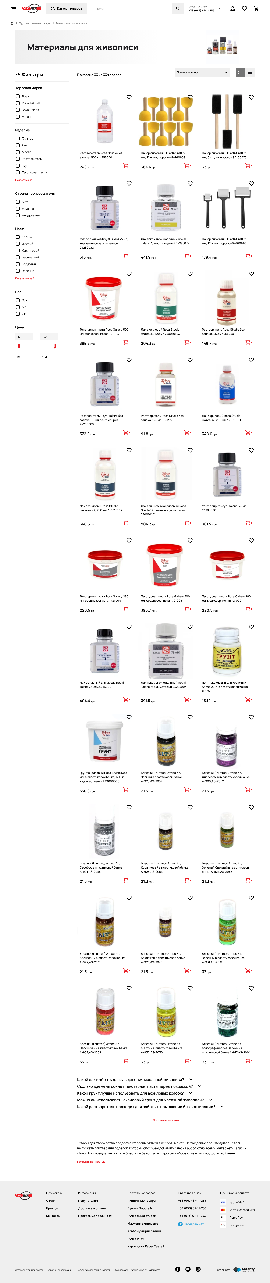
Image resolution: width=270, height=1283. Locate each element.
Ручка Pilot (136, 1238)
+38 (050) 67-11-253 (192, 1208)
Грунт (26, 165)
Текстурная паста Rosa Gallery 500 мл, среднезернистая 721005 (165, 598)
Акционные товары (142, 1200)
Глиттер (27, 138)
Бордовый (29, 264)
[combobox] (202, 72)
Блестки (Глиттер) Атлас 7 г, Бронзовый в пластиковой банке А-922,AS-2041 (102, 958)
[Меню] (13, 8)
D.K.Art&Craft (31, 103)
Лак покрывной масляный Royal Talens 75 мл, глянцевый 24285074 (165, 241)
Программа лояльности (95, 1216)
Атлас (26, 117)
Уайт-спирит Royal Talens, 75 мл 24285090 (224, 508)
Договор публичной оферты (29, 1270)
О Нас (50, 1200)
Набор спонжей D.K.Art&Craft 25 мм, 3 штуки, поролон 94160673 (224, 155)
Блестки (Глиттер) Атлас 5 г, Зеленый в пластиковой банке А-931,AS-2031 (223, 958)
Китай (26, 202)
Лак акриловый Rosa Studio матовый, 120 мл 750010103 (160, 331)
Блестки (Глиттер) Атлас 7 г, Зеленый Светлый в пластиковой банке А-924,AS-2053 (225, 867)
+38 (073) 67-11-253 (192, 1216)
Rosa (25, 96)
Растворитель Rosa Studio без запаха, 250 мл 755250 (223, 331)
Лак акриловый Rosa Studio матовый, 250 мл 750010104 (221, 418)
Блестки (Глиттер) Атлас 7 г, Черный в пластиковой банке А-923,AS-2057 (161, 777)
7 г (24, 314)
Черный (27, 237)
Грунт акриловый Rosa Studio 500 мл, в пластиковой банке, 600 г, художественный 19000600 (103, 777)
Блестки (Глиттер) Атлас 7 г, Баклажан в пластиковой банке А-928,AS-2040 (163, 958)
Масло (26, 152)
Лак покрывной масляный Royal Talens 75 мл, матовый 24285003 (163, 684)
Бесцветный (30, 257)
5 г (24, 307)
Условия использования (60, 1270)
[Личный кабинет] (232, 8)
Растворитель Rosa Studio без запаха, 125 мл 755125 (162, 418)
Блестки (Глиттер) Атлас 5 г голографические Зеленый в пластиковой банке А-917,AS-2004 (226, 1048)
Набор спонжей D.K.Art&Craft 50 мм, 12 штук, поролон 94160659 (163, 155)
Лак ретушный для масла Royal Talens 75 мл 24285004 (102, 684)
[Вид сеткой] (240, 72)
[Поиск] (178, 8)
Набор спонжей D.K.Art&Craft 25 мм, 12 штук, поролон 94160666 (224, 241)
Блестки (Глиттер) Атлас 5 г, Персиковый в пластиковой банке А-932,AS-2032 (103, 1048)
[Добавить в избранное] (129, 97)
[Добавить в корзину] (126, 165)
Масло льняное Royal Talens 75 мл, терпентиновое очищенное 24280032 (104, 243)
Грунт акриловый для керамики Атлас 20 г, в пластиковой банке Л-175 (225, 686)
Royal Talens (30, 110)
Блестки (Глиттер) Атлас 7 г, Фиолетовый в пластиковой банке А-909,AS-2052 (226, 777)
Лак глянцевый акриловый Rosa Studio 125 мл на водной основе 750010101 (163, 510)
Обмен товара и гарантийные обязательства (137, 1270)
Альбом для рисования (144, 1231)
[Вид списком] (250, 72)
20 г (25, 300)
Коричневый (30, 250)
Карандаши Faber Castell (146, 1246)
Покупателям (88, 1200)
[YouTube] (188, 1270)
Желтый (27, 244)
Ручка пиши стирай (142, 1216)
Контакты (53, 1216)
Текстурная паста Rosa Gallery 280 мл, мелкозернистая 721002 (226, 598)
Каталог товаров (69, 8)
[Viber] (198, 1270)
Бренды (52, 1208)
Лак (24, 145)
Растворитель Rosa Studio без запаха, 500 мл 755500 (101, 155)
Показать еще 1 (24, 180)
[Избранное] (244, 8)
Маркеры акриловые (143, 1223)
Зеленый (28, 271)
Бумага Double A (140, 1208)
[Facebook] (177, 1270)
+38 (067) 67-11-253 (201, 10)
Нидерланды (31, 215)
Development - (224, 1269)
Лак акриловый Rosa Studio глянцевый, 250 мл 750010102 (101, 508)
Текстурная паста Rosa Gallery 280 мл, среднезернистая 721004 (104, 598)
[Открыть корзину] (256, 8)
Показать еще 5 (24, 278)
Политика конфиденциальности (93, 1270)
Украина (28, 208)
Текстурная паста (34, 172)
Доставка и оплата (92, 1208)
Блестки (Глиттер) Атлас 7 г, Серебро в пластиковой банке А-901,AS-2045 (101, 867)
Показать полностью (166, 1120)
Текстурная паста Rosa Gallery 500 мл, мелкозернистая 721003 (104, 331)
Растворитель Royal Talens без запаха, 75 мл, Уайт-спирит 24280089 (101, 420)
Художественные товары (34, 23)
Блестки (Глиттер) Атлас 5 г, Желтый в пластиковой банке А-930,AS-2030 (161, 1048)
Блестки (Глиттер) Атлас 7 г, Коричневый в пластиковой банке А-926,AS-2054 (164, 867)
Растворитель (32, 159)
